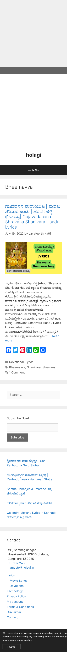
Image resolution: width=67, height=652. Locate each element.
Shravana (48, 367)
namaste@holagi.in (21, 567)
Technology (15, 591)
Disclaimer (14, 612)
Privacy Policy (16, 596)
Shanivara (34, 367)
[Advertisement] (33, 33)
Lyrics (29, 362)
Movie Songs (18, 580)
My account (15, 601)
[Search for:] (33, 394)
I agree (11, 647)
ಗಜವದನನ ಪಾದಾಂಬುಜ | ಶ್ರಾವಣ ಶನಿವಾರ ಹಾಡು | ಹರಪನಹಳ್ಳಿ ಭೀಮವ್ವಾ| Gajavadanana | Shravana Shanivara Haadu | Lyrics (33, 217)
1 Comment (17, 372)
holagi (33, 155)
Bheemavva (17, 367)
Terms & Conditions (20, 607)
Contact (12, 617)
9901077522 (16, 563)
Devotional (16, 362)
